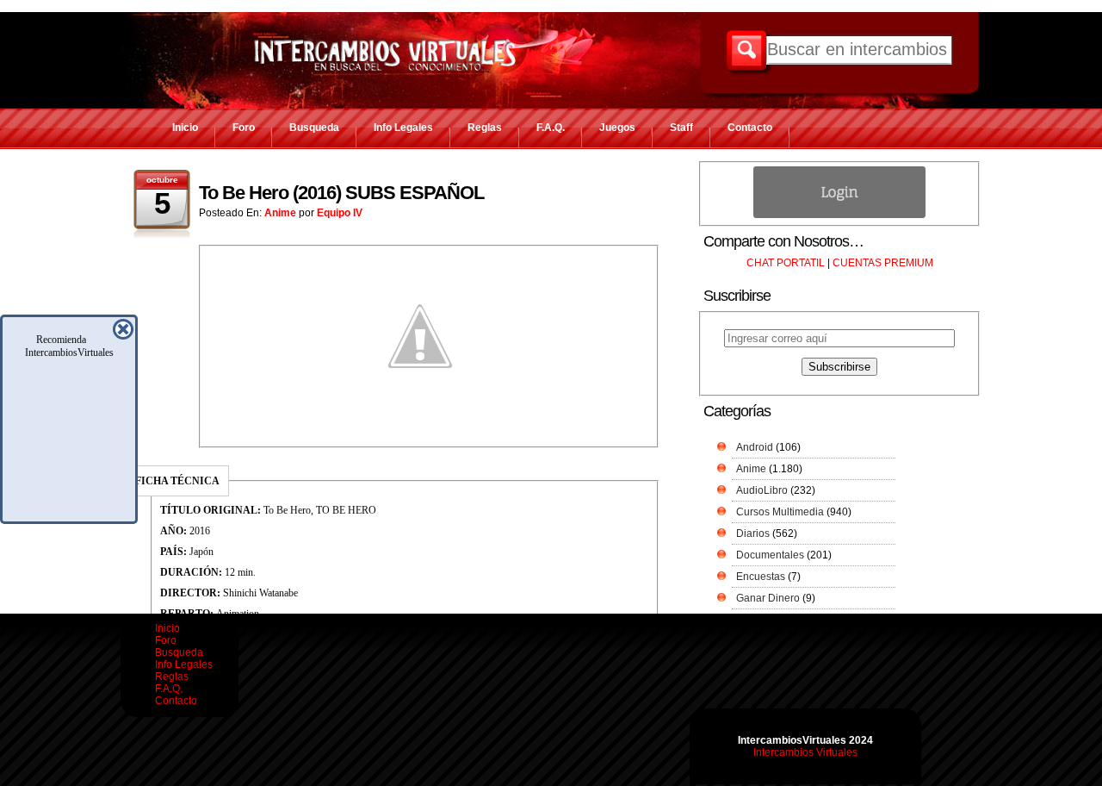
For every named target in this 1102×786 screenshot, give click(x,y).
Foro (243, 128)
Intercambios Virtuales (805, 752)
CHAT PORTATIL (785, 263)
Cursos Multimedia (780, 512)
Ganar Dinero (768, 598)
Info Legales (403, 128)
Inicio (185, 128)
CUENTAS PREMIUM (883, 263)
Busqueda (314, 128)
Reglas (484, 128)
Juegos (617, 128)
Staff (681, 128)
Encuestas (760, 577)
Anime (280, 213)
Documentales (770, 555)
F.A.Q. (550, 128)
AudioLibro (762, 490)
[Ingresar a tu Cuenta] (839, 215)
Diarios (753, 533)
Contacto (749, 128)
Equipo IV (339, 213)
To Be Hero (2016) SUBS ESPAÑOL (341, 192)
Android (754, 447)
